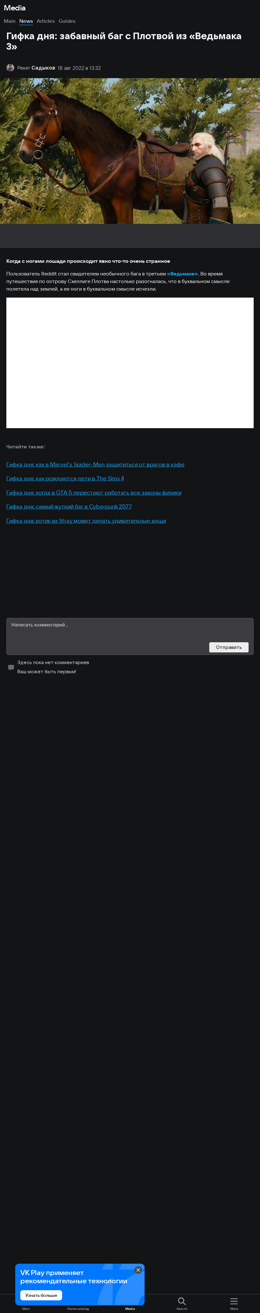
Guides (67, 21)
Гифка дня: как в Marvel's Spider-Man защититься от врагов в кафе (95, 464)
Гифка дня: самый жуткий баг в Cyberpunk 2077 (69, 506)
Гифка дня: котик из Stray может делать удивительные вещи (86, 520)
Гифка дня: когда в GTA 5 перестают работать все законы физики (93, 492)
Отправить (229, 647)
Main (10, 21)
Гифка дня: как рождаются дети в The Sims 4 (65, 478)
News (26, 21)
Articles (46, 21)
